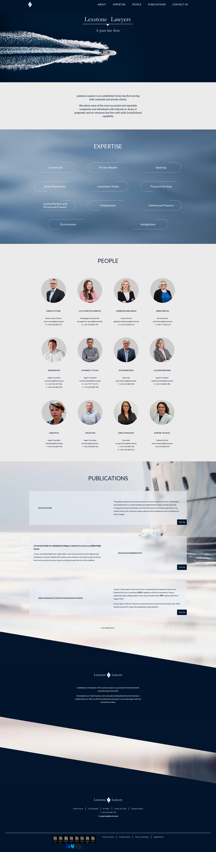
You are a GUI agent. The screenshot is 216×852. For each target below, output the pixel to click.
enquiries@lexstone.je (109, 816)
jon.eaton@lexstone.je (90, 443)
